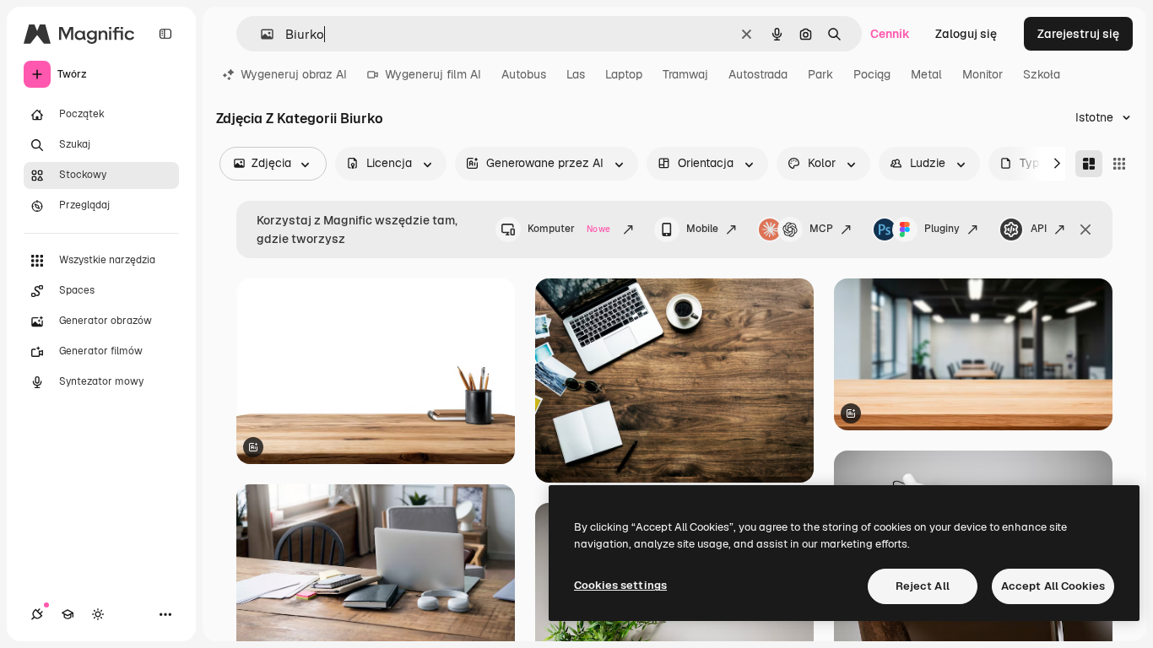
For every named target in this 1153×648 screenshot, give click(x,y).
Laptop (623, 74)
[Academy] (67, 614)
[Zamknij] (1085, 229)
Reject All (923, 586)
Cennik (890, 33)
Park (820, 74)
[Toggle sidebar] (165, 33)
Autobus (523, 74)
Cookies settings (620, 585)
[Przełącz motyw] (97, 614)
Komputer (569, 228)
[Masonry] (1088, 163)
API (1039, 228)
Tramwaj (685, 74)
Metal (926, 74)
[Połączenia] (37, 614)
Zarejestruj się (1078, 33)
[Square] (1119, 163)
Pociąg (871, 74)
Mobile (702, 228)
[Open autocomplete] (260, 34)
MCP (821, 228)
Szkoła (1041, 74)
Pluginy (942, 228)
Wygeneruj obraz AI (294, 74)
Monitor (982, 74)
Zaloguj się (966, 33)
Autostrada (758, 74)
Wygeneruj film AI (433, 74)
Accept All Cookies (1053, 586)
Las (575, 74)
